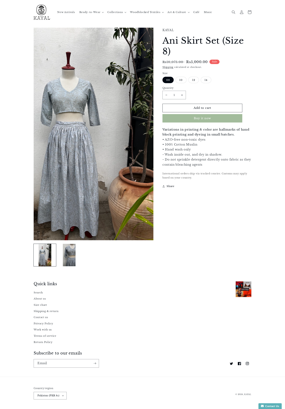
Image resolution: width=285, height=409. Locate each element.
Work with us (43, 329)
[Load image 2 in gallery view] (69, 255)
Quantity (168, 87)
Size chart (40, 304)
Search (38, 292)
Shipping (167, 67)
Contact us (41, 317)
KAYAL (247, 394)
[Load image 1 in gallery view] (45, 255)
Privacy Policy (43, 323)
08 (168, 80)
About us (40, 298)
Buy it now (202, 118)
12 (193, 80)
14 (206, 80)
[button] (91, 12)
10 (181, 80)
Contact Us (271, 406)
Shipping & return (46, 311)
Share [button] (170, 186)
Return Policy (43, 342)
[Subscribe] (95, 363)
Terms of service (45, 335)
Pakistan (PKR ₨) (48, 395)
